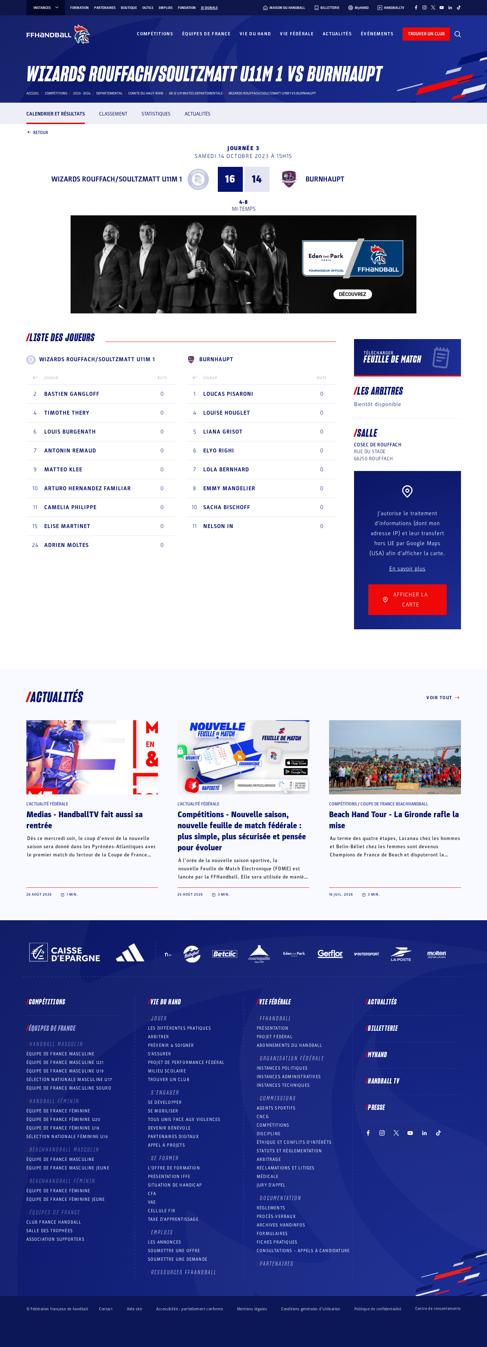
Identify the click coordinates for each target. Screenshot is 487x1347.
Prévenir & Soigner (171, 1045)
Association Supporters (55, 1239)
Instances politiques (282, 1068)
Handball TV (384, 1081)
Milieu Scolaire (167, 1071)
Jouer (159, 1018)
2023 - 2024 (82, 93)
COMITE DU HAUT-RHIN (145, 93)
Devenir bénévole (169, 1128)
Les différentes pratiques (179, 1028)
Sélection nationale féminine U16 (67, 1136)
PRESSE (376, 1107)
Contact (106, 1309)
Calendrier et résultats (55, 114)
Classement (113, 114)
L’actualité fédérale (47, 803)
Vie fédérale (297, 34)
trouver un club (426, 34)
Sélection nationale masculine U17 (69, 1079)
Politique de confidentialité (377, 1309)
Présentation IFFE (169, 1176)
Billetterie (383, 1028)
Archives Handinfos (281, 1225)
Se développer (165, 1102)
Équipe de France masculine (60, 1053)
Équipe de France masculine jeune (67, 1168)
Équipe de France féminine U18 (63, 1128)
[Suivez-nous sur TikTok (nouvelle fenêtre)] (459, 7)
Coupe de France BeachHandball (394, 803)
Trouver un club (169, 1079)
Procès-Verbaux (276, 1216)
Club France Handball (54, 1222)
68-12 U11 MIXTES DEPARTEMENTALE (196, 93)
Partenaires (105, 8)
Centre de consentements (438, 1309)
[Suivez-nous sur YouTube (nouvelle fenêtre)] (442, 7)
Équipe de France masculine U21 (65, 1062)
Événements (377, 34)
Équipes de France (206, 34)
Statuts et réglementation (289, 1150)
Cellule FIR (161, 1210)
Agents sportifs (276, 1108)
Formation (79, 8)
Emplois (166, 8)
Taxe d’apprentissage (173, 1219)
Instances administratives (289, 1076)
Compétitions (155, 34)
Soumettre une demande (177, 1259)
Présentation (272, 1028)
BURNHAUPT (325, 179)
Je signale (209, 8)
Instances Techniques (283, 1085)
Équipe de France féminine (58, 1110)
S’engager (165, 1093)
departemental (109, 93)
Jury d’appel (271, 1185)
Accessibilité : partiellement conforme (189, 1309)
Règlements (271, 1207)
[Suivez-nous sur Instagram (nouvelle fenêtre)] (424, 7)
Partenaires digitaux (173, 1136)
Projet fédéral (275, 1036)
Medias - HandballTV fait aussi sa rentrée (84, 820)
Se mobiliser (163, 1110)
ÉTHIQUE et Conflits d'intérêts (294, 1142)
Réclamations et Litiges (286, 1168)
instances (42, 8)
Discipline (269, 1133)
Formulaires (272, 1233)
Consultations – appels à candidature (303, 1250)
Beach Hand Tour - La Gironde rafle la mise (394, 820)
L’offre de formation (174, 1168)
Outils (147, 8)
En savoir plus (407, 568)
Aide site (134, 1309)
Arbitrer (158, 1036)
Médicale (268, 1176)
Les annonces (164, 1242)
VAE (152, 1202)
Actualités (337, 34)
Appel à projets (166, 1145)
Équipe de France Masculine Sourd (68, 1088)
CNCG (263, 1116)
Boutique (129, 8)
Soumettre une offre (174, 1250)
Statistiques (156, 114)
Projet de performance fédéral (186, 1062)
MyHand (377, 1055)
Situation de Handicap (175, 1185)
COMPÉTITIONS (273, 1125)
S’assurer (159, 1053)
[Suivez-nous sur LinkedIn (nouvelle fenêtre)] (450, 7)
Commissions (278, 1098)
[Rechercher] (458, 34)
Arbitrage (269, 1159)
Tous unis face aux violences (184, 1119)
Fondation (187, 8)
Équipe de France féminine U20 (63, 1119)
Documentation (281, 1198)
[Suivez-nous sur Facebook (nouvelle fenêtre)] (416, 7)
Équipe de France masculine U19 (65, 1071)
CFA (152, 1193)
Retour (40, 132)
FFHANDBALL (276, 1018)
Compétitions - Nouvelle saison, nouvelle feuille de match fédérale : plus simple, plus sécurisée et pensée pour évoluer (242, 831)
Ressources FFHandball (184, 1272)
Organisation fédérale (292, 1058)
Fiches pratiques (277, 1242)
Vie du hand (255, 34)
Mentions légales (252, 1309)
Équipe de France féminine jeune (65, 1199)
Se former (165, 1158)
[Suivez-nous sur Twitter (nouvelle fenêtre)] (433, 7)
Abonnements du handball (290, 1045)
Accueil (32, 93)
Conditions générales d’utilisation (310, 1309)
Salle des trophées (49, 1230)
